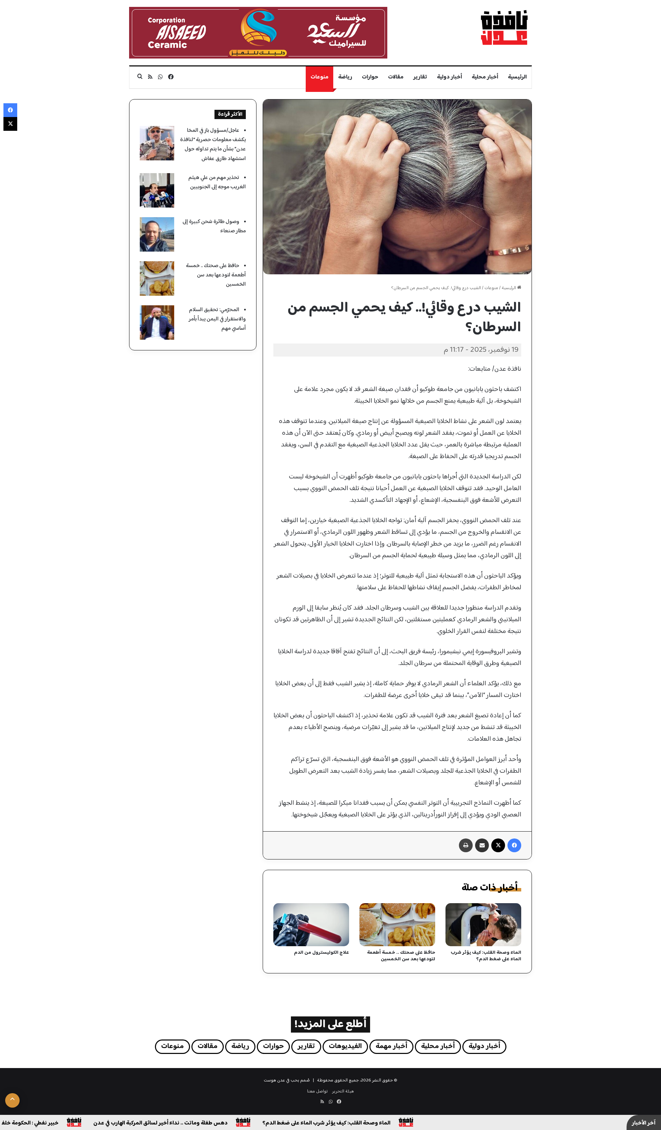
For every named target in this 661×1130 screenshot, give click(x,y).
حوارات (370, 77)
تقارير (420, 77)
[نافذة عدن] (504, 27)
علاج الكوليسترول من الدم (321, 953)
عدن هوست (274, 1080)
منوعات (319, 77)
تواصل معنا (317, 1091)
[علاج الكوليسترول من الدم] (311, 924)
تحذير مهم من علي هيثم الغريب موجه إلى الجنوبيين (217, 182)
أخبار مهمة (391, 1047)
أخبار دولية (449, 77)
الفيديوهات (345, 1047)
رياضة (345, 77)
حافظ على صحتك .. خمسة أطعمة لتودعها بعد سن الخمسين (401, 956)
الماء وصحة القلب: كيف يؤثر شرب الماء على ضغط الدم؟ (486, 956)
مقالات (395, 77)
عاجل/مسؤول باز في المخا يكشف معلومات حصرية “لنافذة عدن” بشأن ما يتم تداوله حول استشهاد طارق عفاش (213, 144)
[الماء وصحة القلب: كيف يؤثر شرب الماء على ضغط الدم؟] (483, 924)
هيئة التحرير (343, 1091)
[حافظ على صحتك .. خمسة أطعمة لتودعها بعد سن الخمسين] (397, 924)
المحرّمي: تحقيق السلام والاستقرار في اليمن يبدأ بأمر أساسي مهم (217, 319)
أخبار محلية (485, 77)
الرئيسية (517, 77)
